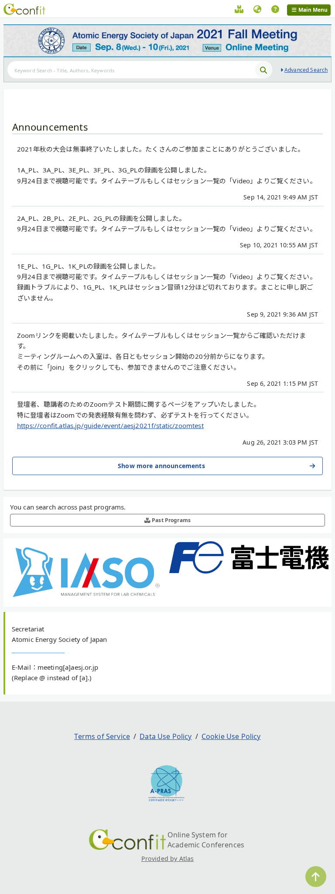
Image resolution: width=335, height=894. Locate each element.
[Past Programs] (239, 10)
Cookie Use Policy (231, 736)
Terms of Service (102, 736)
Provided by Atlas (167, 858)
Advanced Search (306, 70)
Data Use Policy (165, 736)
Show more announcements (161, 466)
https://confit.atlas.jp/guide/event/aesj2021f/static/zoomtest (110, 425)
